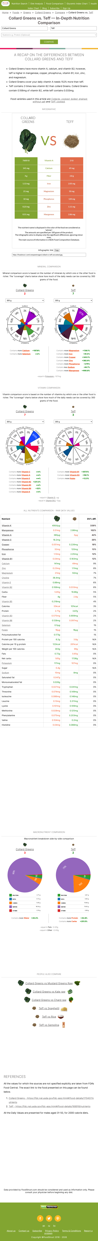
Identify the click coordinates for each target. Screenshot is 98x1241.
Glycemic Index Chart (77, 3)
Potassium (49, 376)
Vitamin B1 (7, 558)
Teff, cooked (58, 101)
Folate (5, 630)
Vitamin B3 (7, 615)
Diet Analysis (36, 3)
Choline (5, 577)
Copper (5, 544)
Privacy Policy (52, 1230)
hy (54, 1225)
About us (11, 1230)
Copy (57, 250)
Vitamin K (6, 525)
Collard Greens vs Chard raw (49, 1000)
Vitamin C (6, 539)
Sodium (5, 672)
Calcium (6, 563)
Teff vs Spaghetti (49, 1008)
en (44, 1225)
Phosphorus (8, 549)
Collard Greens (43, 12)
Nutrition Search (19, 3)
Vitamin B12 (51, 500)
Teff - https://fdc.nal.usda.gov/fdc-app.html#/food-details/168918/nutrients (49, 1106)
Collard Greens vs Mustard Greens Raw (49, 983)
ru (49, 1225)
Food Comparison (54, 3)
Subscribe (54, 8)
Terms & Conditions (71, 1230)
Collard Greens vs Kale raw (49, 991)
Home (5, 12)
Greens (27, 12)
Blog (44, 8)
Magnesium (7, 573)
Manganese (8, 530)
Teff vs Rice (49, 1016)
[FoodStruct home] (6, 5)
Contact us (24, 1230)
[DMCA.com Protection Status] (49, 1208)
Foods (16, 12)
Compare (60, 12)
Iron (4, 554)
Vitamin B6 (7, 620)
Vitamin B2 (7, 587)
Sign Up (66, 8)
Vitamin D (51, 497)
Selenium (6, 625)
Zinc (4, 568)
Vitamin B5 (7, 601)
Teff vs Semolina (49, 1025)
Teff (91, 12)
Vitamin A (6, 535)
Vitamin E (6, 582)
